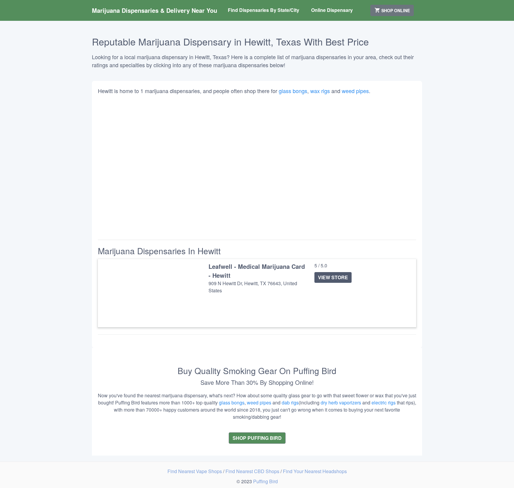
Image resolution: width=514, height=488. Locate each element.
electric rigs (384, 402)
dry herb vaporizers (341, 402)
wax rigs (320, 91)
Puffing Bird (265, 481)
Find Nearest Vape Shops (195, 471)
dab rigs (290, 402)
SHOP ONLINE (395, 10)
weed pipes (355, 91)
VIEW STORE (333, 277)
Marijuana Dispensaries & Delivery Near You (154, 10)
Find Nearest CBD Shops (252, 471)
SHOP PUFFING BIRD (257, 437)
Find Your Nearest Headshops (315, 471)
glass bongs (293, 91)
